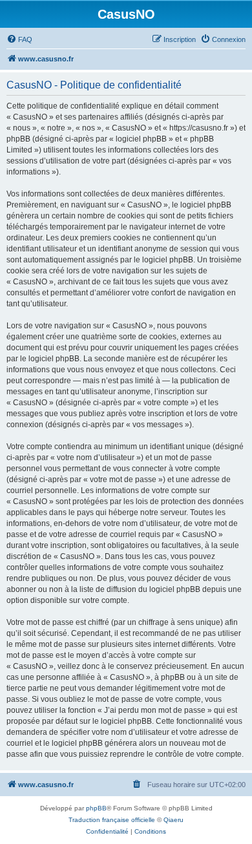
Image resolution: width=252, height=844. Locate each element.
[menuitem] (19, 39)
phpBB (96, 808)
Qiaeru (173, 819)
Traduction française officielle (111, 819)
